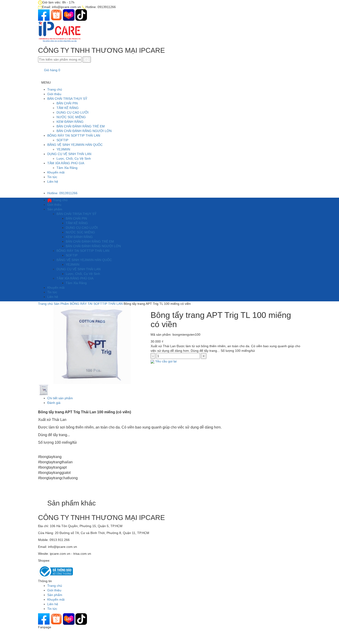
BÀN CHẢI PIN (67, 103)
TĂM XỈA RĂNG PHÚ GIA (65, 163)
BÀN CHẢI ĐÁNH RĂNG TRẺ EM (80, 126)
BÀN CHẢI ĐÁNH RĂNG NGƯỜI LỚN (84, 131)
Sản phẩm (54, 209)
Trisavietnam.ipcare (65, 560)
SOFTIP (62, 140)
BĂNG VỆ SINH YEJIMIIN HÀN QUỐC (75, 145)
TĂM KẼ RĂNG (67, 108)
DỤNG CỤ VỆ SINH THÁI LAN (69, 154)
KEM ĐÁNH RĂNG (69, 121)
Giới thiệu (54, 94)
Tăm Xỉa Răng (66, 168)
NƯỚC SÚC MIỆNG (71, 117)
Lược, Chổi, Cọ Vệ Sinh (73, 158)
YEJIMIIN (63, 149)
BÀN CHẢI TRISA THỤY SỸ (67, 98)
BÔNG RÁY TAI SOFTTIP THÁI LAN (73, 135)
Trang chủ (54, 89)
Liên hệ (52, 181)
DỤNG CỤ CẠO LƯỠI (72, 112)
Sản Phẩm (61, 303)
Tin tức (52, 177)
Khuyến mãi (56, 172)
